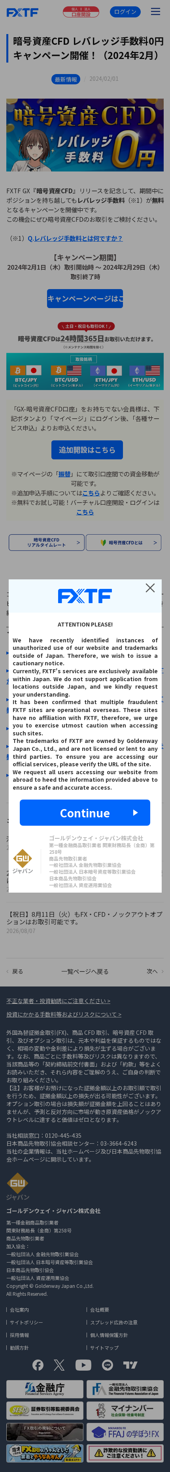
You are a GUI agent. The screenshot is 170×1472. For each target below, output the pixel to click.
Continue (85, 813)
